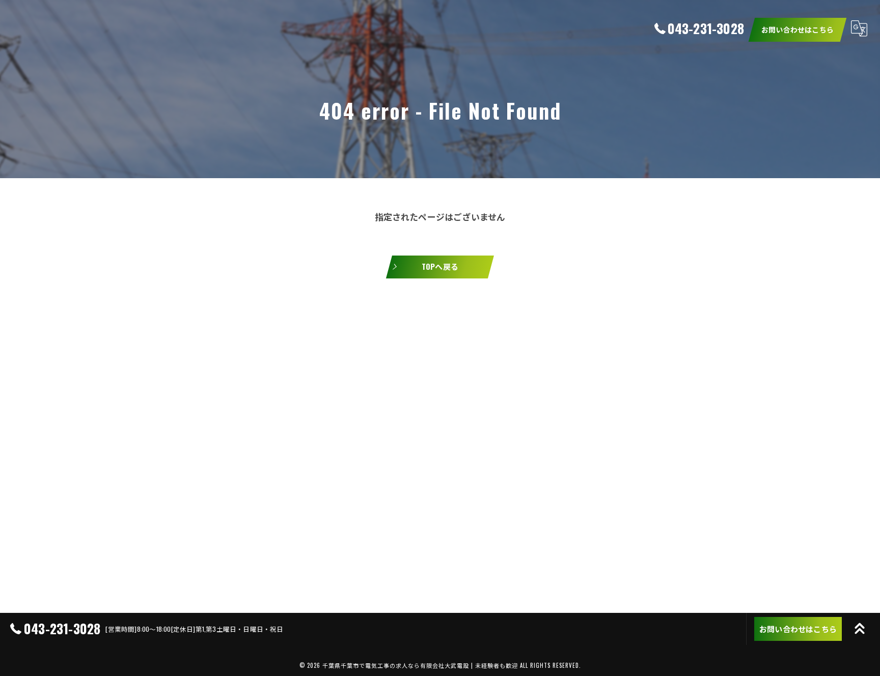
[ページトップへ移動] (859, 628)
